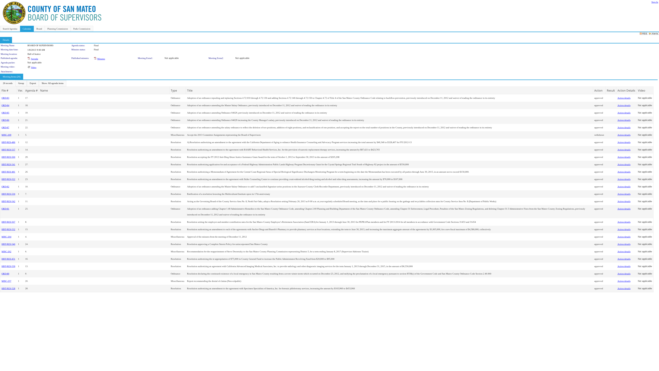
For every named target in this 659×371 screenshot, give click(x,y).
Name (44, 90)
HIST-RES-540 (8, 244)
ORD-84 (5, 105)
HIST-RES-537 (8, 149)
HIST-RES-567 (8, 222)
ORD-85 (5, 112)
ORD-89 (5, 273)
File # (5, 90)
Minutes (101, 59)
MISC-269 (6, 135)
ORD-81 (5, 208)
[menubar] (33, 83)
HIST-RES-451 (8, 259)
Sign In (654, 2)
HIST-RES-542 (8, 201)
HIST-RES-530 (8, 194)
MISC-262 (6, 251)
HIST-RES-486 (8, 142)
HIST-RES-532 (8, 229)
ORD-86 (5, 120)
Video (33, 67)
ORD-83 (5, 98)
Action (598, 90)
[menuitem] (7, 83)
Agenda (34, 59)
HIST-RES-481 (8, 172)
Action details (624, 98)
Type (174, 90)
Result (611, 90)
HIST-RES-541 (8, 164)
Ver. (20, 90)
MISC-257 (6, 281)
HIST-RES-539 (8, 266)
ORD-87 (5, 127)
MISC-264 (6, 236)
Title (190, 90)
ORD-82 (5, 186)
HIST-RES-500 (8, 157)
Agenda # (31, 90)
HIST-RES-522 (8, 179)
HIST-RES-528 (8, 288)
